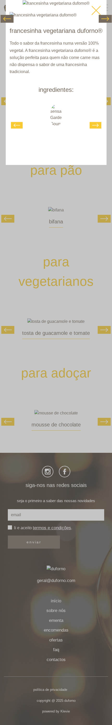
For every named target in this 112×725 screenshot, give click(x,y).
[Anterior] (7, 19)
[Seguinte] (105, 19)
